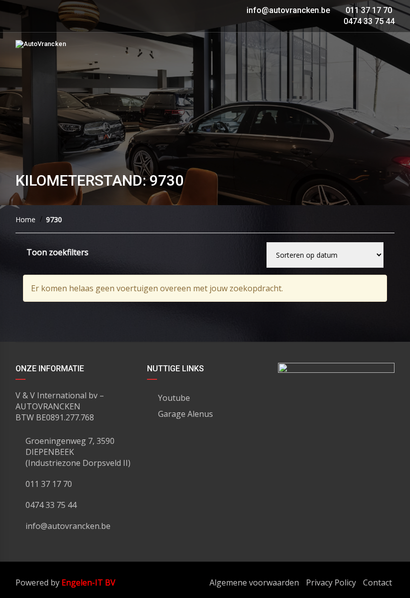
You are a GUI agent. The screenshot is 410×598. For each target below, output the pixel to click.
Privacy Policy (331, 582)
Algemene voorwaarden (254, 582)
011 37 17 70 (368, 10)
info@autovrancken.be (288, 10)
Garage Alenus (185, 413)
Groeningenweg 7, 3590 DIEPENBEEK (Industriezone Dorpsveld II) (78, 451)
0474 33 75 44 (368, 21)
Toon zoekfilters (57, 252)
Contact (377, 582)
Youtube (174, 397)
